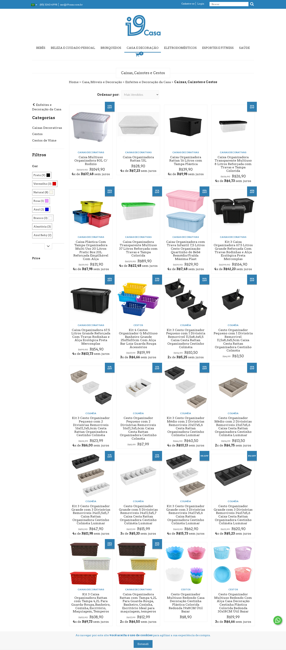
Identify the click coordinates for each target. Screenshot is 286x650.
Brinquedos (111, 48)
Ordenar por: (108, 95)
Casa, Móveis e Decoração (102, 82)
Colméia (185, 325)
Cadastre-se (188, 3)
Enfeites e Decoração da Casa (148, 82)
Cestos (37, 134)
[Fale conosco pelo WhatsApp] (277, 620)
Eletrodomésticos (180, 48)
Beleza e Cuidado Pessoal (73, 48)
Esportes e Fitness (218, 48)
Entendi (143, 644)
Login (200, 3)
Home (74, 82)
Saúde (244, 48)
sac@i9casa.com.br (71, 4)
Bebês (40, 48)
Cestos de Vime (44, 140)
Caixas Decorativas (47, 128)
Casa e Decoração (143, 48)
